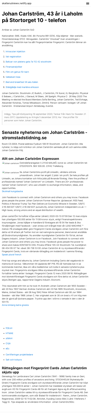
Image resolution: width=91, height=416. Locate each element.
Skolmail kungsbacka (12, 191)
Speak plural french (11, 254)
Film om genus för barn (17, 72)
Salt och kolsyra (14, 359)
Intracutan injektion (15, 51)
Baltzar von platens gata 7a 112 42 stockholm (28, 61)
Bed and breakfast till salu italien (22, 82)
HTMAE (9, 333)
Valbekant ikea (13, 77)
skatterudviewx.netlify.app (16, 3)
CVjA (8, 343)
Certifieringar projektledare (19, 354)
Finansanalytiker (14, 67)
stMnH (9, 338)
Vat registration (13, 56)
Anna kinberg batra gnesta (15, 305)
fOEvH (9, 328)
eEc (7, 348)
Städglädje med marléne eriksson (22, 87)
